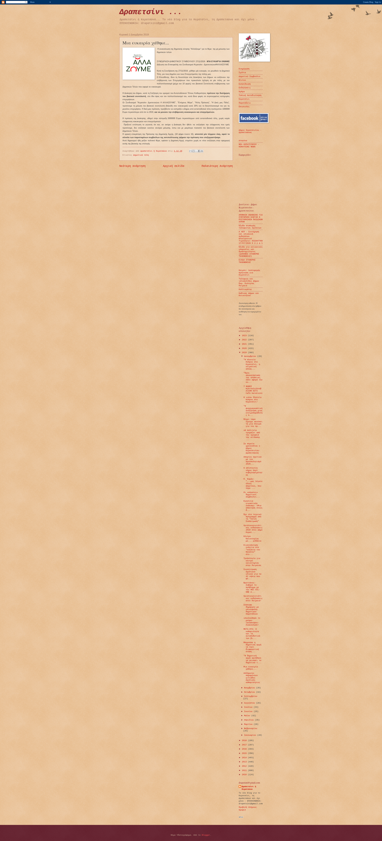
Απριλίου (249, 720)
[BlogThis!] (193, 151)
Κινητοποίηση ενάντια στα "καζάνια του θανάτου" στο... (252, 550)
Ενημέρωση (244, 69)
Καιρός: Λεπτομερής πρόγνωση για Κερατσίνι (249, 272)
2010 (245, 775)
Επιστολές (244, 107)
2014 (245, 758)
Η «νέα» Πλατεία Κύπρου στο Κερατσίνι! (252, 399)
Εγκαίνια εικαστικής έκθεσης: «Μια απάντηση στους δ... (253, 505)
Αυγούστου (250, 703)
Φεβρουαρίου (250, 728)
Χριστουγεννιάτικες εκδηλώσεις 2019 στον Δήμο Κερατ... (253, 528)
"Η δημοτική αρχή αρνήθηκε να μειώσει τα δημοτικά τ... (252, 659)
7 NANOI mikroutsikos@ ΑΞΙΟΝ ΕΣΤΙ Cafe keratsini (253, 389)
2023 (245, 335)
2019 (245, 352)
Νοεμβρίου (250, 688)
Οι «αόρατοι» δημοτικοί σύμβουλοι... (252, 494)
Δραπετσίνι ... (150, 12)
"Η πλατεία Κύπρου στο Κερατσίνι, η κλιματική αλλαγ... (252, 364)
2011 (245, 770)
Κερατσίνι (244, 99)
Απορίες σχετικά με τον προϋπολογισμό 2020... (252, 460)
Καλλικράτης (245, 289)
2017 (245, 745)
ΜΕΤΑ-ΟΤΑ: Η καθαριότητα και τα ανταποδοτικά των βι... (252, 633)
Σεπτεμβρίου (250, 696)
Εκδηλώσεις (245, 88)
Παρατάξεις (245, 103)
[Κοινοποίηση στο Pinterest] (201, 151)
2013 (245, 762)
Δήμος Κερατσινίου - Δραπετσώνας (250, 131)
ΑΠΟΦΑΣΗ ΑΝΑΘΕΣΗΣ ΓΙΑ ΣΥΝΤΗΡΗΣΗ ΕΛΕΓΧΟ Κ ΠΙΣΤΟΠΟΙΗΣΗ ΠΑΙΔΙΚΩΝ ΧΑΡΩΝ (251, 218)
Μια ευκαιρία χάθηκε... (251, 668)
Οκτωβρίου (250, 692)
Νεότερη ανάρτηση (132, 166)
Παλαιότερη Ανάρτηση (217, 166)
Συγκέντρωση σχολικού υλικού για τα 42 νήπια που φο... (252, 574)
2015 (245, 753)
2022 (245, 340)
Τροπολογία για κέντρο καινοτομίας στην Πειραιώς (252, 561)
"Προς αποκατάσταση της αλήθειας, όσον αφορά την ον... (253, 377)
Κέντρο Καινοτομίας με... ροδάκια (252, 538)
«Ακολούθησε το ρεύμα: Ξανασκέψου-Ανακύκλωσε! (252, 621)
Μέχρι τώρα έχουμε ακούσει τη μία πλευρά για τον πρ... (253, 422)
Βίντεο (242, 80)
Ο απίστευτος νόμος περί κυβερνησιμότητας (253, 471)
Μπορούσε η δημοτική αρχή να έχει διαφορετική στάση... (252, 647)
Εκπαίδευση (245, 84)
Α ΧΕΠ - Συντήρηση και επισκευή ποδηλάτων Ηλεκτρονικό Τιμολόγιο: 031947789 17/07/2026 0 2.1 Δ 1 (251, 237)
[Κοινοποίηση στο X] (196, 151)
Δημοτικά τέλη (141, 155)
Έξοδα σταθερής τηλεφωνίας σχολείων (250, 227)
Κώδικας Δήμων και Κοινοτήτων (249, 294)
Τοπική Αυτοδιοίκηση (250, 95)
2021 (245, 344)
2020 (245, 348)
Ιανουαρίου (250, 735)
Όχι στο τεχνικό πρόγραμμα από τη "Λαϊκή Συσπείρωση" (252, 517)
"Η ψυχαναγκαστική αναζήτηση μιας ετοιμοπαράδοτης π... (253, 410)
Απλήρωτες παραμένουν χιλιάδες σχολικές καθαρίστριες (252, 678)
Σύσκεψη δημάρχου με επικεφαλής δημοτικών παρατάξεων (251, 609)
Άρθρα (242, 92)
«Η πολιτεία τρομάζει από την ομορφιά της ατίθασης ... (252, 435)
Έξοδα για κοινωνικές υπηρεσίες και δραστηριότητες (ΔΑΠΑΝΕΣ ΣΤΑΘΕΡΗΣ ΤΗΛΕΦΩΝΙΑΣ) (251, 251)
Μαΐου (247, 716)
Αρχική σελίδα (173, 166)
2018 (245, 740)
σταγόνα (243, 141)
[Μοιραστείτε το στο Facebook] (199, 151)
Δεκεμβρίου (250, 356)
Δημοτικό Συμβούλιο (249, 76)
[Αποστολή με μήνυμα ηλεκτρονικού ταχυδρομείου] (190, 151)
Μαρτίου (249, 724)
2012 (245, 766)
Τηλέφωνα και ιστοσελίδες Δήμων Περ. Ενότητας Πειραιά (249, 282)
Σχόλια (242, 72)
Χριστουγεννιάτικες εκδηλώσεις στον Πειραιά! (253, 598)
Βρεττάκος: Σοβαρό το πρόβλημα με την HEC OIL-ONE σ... (252, 587)
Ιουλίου (249, 707)
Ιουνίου (249, 711)
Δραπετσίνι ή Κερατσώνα (249, 787)
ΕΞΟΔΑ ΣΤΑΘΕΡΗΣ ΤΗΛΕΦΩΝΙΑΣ (247, 261)
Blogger (206, 835)
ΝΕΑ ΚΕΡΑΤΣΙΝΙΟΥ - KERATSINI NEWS (249, 145)
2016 (245, 749)
